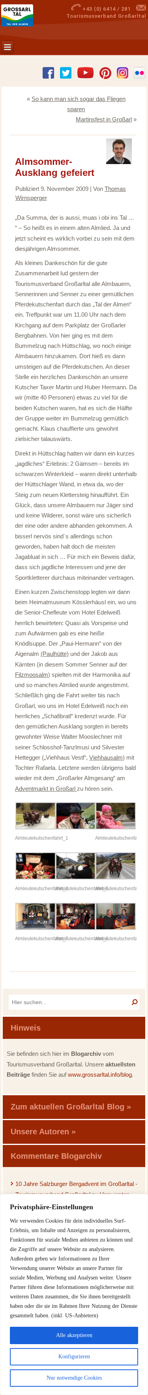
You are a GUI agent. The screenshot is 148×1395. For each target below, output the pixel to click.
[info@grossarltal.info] (141, 9)
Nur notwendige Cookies (74, 1378)
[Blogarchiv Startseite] (28, 15)
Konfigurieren (74, 1357)
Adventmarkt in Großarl (46, 788)
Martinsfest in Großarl (104, 119)
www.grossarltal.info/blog (100, 1074)
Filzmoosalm (31, 674)
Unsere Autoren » (43, 1131)
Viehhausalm (106, 757)
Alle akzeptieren (74, 1335)
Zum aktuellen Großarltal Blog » (71, 1106)
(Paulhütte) (55, 653)
